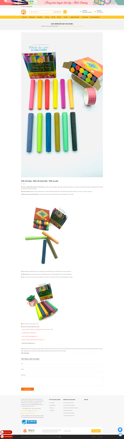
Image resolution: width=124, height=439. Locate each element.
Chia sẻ (59, 17)
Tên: (22, 363)
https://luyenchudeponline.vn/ (28, 343)
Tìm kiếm (52, 402)
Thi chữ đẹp (85, 17)
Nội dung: (23, 375)
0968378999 (25, 410)
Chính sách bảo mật (68, 402)
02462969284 (29, 6)
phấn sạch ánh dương (72, 348)
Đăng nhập (84, 12)
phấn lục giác (44, 348)
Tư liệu (66, 17)
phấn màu (54, 348)
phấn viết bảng (24, 350)
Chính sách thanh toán (69, 415)
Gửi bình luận (27, 389)
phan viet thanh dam (51, 350)
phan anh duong (30, 348)
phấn (25, 348)
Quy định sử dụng (68, 410)
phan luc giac (38, 348)
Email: (22, 369)
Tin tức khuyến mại (95, 17)
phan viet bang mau (32, 350)
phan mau (49, 348)
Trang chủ (24, 17)
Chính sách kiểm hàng (69, 413)
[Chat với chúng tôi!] (120, 430)
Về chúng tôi (32, 17)
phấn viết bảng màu (41, 350)
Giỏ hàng (99, 10)
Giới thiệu (101, 436)
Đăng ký (90, 12)
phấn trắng (93, 348)
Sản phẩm (39, 17)
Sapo (60, 436)
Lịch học (47, 17)
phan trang (87, 348)
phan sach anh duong (62, 348)
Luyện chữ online (74, 17)
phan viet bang (99, 348)
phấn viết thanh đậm (61, 350)
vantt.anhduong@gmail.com (29, 413)
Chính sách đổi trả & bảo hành (71, 407)
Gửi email (97, 430)
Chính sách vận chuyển (69, 405)
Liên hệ (53, 17)
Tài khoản (84, 10)
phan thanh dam (81, 348)
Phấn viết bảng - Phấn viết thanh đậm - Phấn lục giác (39, 181)
